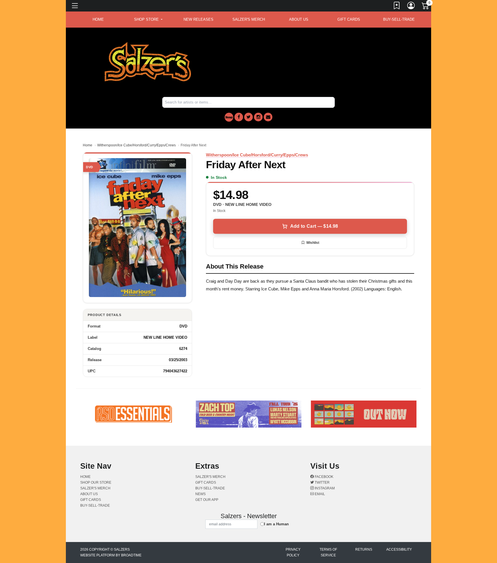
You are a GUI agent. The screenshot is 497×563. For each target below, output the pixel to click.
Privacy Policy (293, 552)
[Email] (268, 117)
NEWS (200, 494)
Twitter (322, 482)
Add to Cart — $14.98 (314, 226)
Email (319, 494)
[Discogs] (229, 117)
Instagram (324, 488)
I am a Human (276, 524)
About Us (298, 19)
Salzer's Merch (248, 19)
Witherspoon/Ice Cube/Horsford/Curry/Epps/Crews (136, 145)
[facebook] (239, 117)
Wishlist (312, 243)
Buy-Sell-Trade (399, 19)
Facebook (323, 477)
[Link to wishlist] (397, 6)
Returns (363, 549)
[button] (148, 19)
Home (87, 145)
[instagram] (258, 117)
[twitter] (248, 117)
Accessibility (399, 549)
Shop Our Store (95, 482)
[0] (425, 7)
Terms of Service (328, 552)
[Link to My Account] (411, 6)
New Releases (198, 19)
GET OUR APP (206, 500)
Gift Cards (348, 19)
